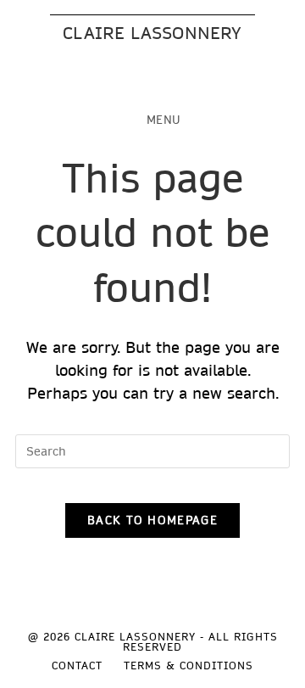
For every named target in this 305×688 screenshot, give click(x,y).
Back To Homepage (152, 520)
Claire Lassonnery (152, 33)
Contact (77, 665)
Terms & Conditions (188, 665)
